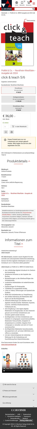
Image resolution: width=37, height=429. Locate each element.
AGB (18, 414)
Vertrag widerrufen (26, 420)
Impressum (27, 416)
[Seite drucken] (11, 132)
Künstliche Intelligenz (14, 416)
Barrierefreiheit (10, 414)
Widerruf (25, 418)
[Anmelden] (16, 3)
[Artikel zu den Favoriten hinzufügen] (6, 132)
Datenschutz (27, 414)
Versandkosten (15, 418)
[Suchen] (33, 8)
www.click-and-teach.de (8, 344)
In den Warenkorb (20, 126)
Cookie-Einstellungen (11, 420)
